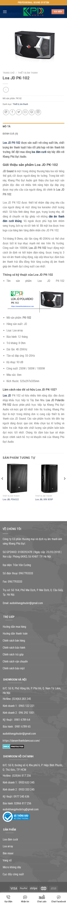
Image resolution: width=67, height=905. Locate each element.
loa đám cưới (39, 152)
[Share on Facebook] (12, 112)
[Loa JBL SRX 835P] (49, 478)
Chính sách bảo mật (14, 668)
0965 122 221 (26, 706)
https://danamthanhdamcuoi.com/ (21, 740)
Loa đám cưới (10, 839)
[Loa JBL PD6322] (17, 478)
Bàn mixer (8, 853)
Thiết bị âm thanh (28, 72)
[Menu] (5, 11)
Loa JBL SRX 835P (44, 499)
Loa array (8, 846)
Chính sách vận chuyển (15, 661)
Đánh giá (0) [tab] (10, 133)
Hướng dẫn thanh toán (15, 633)
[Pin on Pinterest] (32, 112)
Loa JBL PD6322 (11, 499)
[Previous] (2, 485)
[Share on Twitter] (19, 112)
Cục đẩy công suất (13, 874)
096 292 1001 (26, 712)
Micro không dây (12, 867)
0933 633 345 (26, 782)
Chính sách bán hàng (14, 640)
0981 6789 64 (22, 719)
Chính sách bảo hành (14, 647)
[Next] (64, 485)
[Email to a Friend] (25, 112)
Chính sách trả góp (13, 654)
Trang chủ (8, 72)
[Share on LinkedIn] (38, 112)
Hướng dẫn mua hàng (14, 626)
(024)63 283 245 (21, 699)
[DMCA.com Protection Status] (13, 746)
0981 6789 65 (23, 726)
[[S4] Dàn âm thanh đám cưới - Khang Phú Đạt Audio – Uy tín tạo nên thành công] (33, 12)
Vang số (7, 860)
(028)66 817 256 (21, 775)
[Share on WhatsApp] (6, 112)
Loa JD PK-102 (11, 142)
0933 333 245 (26, 789)
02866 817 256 (22, 803)
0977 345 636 (21, 796)
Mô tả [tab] (6, 126)
